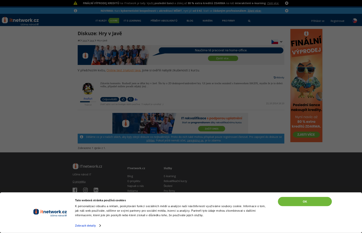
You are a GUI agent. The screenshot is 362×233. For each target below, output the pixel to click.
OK (305, 201)
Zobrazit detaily (85, 225)
